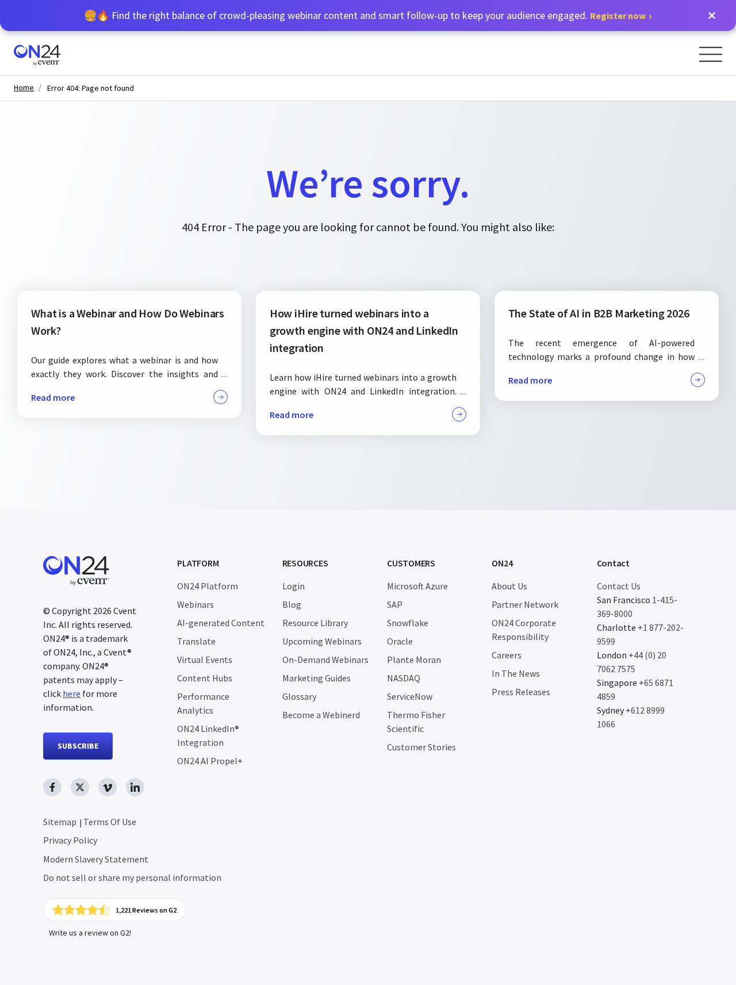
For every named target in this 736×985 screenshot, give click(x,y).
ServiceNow (409, 696)
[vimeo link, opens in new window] (107, 787)
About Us (509, 586)
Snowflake (407, 622)
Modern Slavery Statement (95, 859)
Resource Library (315, 622)
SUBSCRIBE (77, 746)
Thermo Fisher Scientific (416, 721)
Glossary (299, 696)
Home (24, 88)
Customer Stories (421, 747)
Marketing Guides (316, 678)
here (71, 693)
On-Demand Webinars (325, 659)
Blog (291, 604)
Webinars (195, 604)
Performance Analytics (203, 703)
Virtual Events (204, 659)
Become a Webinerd (321, 714)
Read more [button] (53, 397)
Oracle (400, 641)
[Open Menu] (710, 54)
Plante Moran (414, 659)
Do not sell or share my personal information (132, 877)
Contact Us (619, 586)
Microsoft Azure (417, 586)
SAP (394, 604)
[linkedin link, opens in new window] (135, 787)
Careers (507, 655)
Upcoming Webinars (322, 641)
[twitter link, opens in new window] (80, 787)
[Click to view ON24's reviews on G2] (114, 910)
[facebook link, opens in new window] (52, 787)
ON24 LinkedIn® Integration (208, 735)
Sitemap (59, 821)
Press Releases (521, 691)
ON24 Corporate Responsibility (524, 629)
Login (293, 586)
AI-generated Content (220, 622)
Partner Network (525, 604)
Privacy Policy (70, 840)
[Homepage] (59, 53)
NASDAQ (403, 678)
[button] (712, 15)
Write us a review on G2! (90, 932)
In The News (516, 673)
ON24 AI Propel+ (210, 760)
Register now (618, 15)
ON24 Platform (207, 586)
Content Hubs (204, 678)
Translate (196, 641)
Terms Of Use (109, 821)
